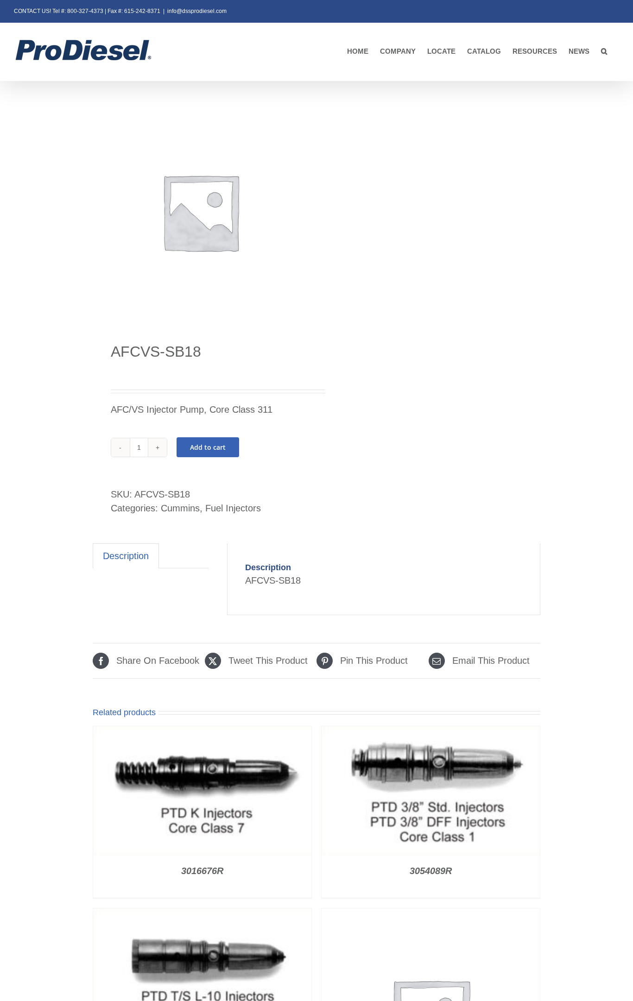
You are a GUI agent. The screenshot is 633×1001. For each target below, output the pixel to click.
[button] (604, 52)
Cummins (180, 508)
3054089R (431, 871)
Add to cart (208, 447)
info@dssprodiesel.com (197, 11)
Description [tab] (126, 556)
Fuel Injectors (233, 508)
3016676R (202, 871)
